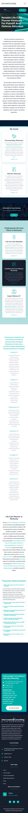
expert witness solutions (10, 306)
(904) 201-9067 (7, 11)
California (15, 564)
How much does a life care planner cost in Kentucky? (14, 634)
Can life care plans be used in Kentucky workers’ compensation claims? (13, 618)
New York (21, 564)
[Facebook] (10, 802)
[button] (14, 585)
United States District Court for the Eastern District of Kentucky (15, 543)
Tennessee (20, 566)
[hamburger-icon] (25, 4)
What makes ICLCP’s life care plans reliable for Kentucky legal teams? (14, 622)
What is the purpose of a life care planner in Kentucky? (14, 585)
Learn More (13, 255)
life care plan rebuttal (9, 247)
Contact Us (13, 159)
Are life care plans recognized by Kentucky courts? (14, 607)
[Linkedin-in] (18, 802)
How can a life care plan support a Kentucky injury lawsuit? (14, 603)
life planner (13, 274)
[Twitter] (14, 802)
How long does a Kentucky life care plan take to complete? (14, 630)
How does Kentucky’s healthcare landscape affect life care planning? (14, 614)
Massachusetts (8, 568)
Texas (5, 566)
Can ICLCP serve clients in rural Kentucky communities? (13, 626)
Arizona (14, 566)
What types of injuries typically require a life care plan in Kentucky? (14, 611)
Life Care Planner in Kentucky (16, 523)
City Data (22, 559)
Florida (9, 566)
